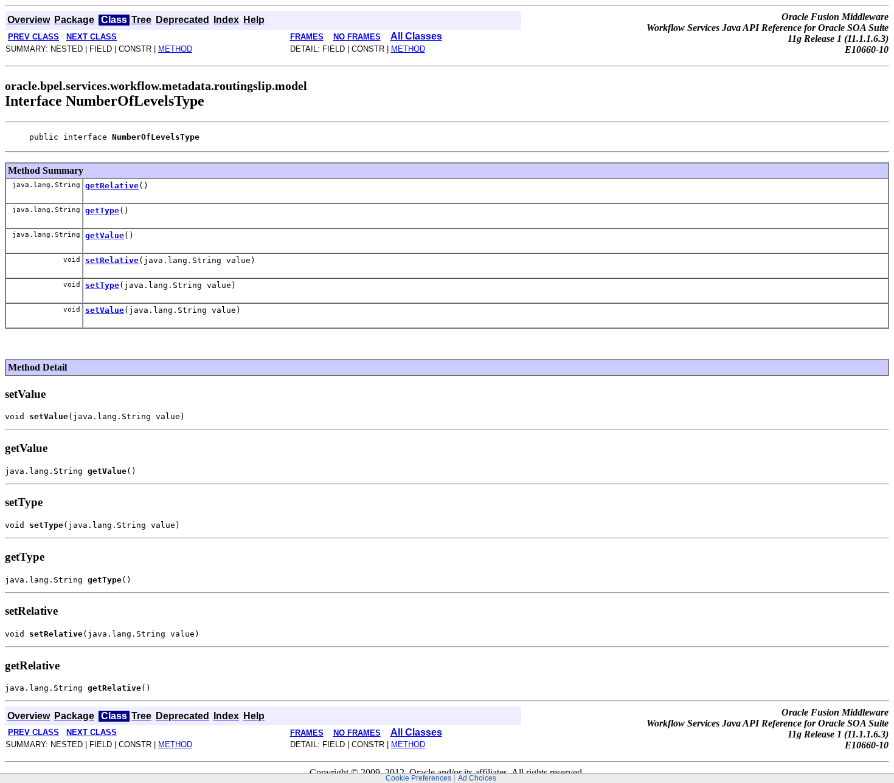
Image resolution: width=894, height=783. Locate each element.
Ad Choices (477, 778)
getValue (104, 235)
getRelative (112, 185)
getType (102, 210)
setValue (104, 310)
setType (102, 285)
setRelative (112, 260)
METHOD (175, 48)
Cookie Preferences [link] (418, 778)
